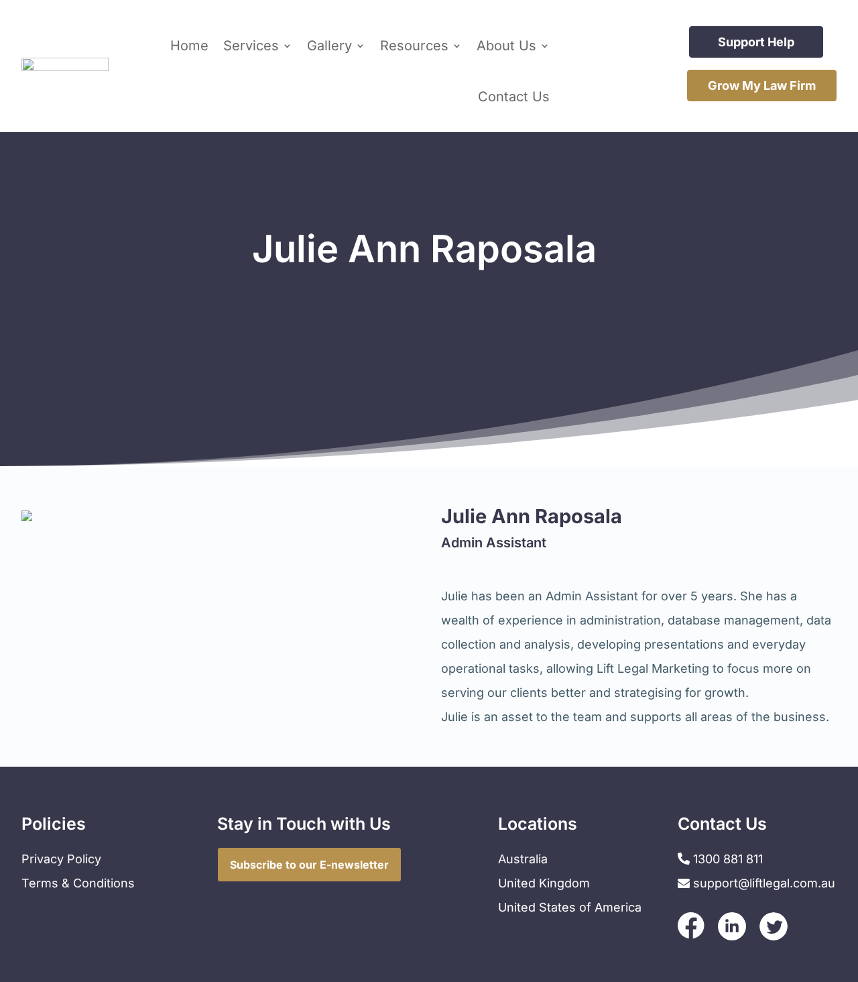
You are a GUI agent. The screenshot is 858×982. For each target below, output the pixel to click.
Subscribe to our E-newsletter (309, 864)
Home (189, 46)
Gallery (329, 46)
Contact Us (514, 97)
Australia (523, 859)
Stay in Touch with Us (304, 824)
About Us (506, 46)
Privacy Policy (61, 859)
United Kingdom (544, 883)
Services (251, 46)
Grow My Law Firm (762, 85)
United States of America (569, 907)
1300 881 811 (726, 859)
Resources (414, 46)
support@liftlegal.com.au (764, 883)
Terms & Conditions (78, 883)
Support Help (756, 42)
